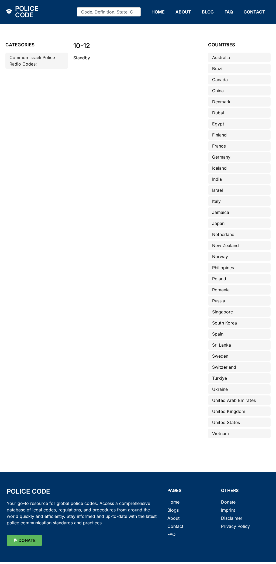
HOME (158, 12)
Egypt (218, 124)
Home (173, 502)
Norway (220, 256)
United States (226, 422)
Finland (219, 135)
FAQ (229, 12)
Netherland (223, 234)
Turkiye (219, 378)
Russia (218, 300)
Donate (228, 502)
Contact (175, 526)
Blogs (173, 510)
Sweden (220, 356)
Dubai (218, 112)
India (217, 179)
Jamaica (220, 212)
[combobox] (109, 11)
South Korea (224, 323)
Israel (217, 190)
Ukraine (220, 389)
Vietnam (220, 433)
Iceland (219, 168)
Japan (218, 223)
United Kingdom (228, 411)
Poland (219, 278)
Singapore (222, 312)
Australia (221, 57)
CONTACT (254, 12)
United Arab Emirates (234, 400)
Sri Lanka (221, 345)
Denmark (221, 101)
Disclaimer (231, 518)
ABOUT (183, 12)
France (219, 146)
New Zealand (225, 245)
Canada (220, 79)
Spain (217, 334)
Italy (216, 201)
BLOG (208, 12)
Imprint (228, 510)
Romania (221, 289)
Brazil (217, 68)
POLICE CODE (27, 12)
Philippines (223, 267)
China (218, 90)
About (173, 518)
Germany (221, 157)
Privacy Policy (235, 526)
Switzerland (224, 367)
